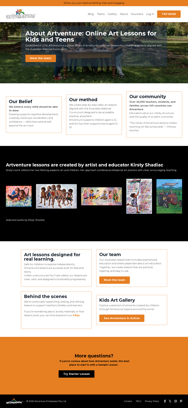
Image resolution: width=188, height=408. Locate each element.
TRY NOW (169, 14)
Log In (150, 14)
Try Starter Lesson (76, 374)
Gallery (112, 14)
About (124, 14)
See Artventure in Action (122, 318)
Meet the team (40, 58)
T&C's (138, 401)
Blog (91, 14)
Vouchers (137, 14)
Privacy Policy (152, 401)
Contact (128, 401)
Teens (101, 14)
